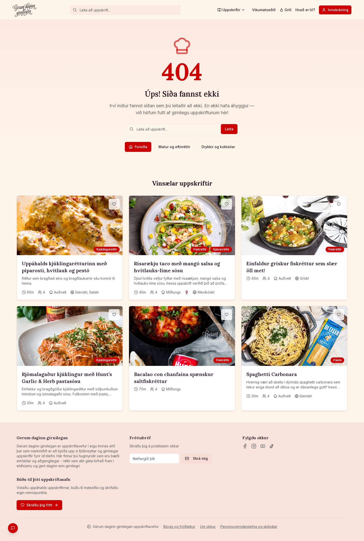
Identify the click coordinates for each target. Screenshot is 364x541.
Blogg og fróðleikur (179, 526)
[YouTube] (262, 446)
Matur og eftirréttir (174, 147)
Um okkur (208, 526)
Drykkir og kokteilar (218, 147)
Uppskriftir (231, 10)
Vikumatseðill (264, 10)
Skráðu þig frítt (39, 505)
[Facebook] (244, 446)
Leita (229, 129)
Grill (288, 10)
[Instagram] (253, 446)
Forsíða (141, 147)
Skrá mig (200, 458)
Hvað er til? (305, 10)
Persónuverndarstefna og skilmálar (248, 526)
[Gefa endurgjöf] (13, 528)
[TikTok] (271, 446)
